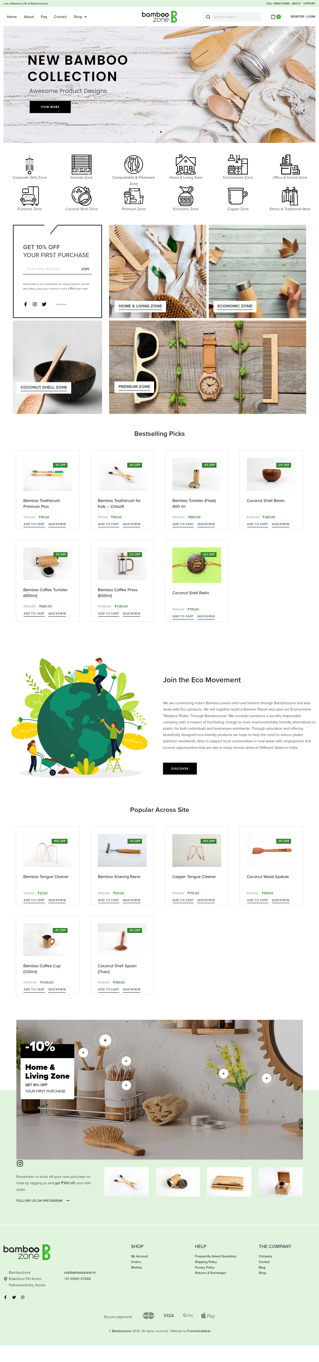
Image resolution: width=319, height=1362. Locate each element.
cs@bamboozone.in (80, 1272)
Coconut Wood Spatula (268, 876)
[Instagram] (34, 304)
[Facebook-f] (25, 304)
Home (12, 16)
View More (50, 107)
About (29, 16)
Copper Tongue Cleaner (194, 876)
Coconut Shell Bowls (265, 500)
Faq (44, 16)
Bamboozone (121, 1331)
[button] (34, 525)
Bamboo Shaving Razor (119, 876)
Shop (78, 16)
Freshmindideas (199, 1331)
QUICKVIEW (57, 524)
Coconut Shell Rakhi (190, 592)
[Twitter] (44, 304)
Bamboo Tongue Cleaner (46, 876)
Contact (60, 16)
